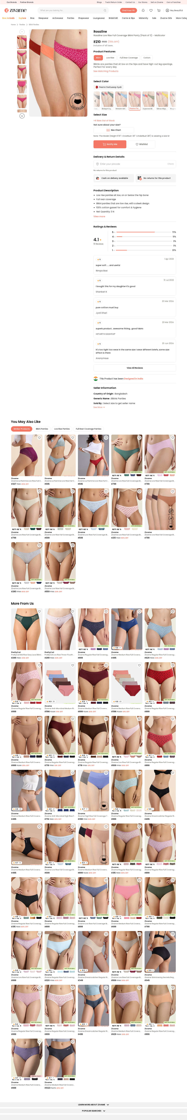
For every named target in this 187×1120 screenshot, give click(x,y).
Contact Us (130, 2)
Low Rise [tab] (110, 57)
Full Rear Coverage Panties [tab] (88, 429)
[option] (22, 42)
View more (99, 216)
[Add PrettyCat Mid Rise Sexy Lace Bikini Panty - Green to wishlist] (39, 611)
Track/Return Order (113, 2)
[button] (105, 10)
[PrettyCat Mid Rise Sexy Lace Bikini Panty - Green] (26, 629)
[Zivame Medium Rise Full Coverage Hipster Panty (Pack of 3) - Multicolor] (127, 1005)
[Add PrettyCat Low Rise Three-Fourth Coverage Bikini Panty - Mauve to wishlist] (73, 611)
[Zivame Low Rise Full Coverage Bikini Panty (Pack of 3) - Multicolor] (127, 455)
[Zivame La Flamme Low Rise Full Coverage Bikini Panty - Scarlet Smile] (93, 455)
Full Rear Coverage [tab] (129, 57)
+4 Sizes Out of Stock (104, 120)
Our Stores (142, 2)
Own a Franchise (174, 2)
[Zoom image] (58, 73)
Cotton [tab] (146, 57)
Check (170, 164)
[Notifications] (143, 10)
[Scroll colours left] (97, 101)
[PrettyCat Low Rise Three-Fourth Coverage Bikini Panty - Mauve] (60, 629)
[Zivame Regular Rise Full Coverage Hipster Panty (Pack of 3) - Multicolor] (93, 629)
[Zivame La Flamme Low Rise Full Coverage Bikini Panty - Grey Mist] (60, 455)
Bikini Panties (34, 25)
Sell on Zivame (157, 2)
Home (13, 25)
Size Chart (116, 130)
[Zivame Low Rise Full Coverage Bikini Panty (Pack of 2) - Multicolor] (60, 509)
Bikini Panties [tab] (42, 429)
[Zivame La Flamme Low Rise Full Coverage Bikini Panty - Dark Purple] (26, 455)
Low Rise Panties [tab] (62, 429)
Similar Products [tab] (22, 429)
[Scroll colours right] (173, 101)
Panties (22, 25)
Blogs (99, 2)
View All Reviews (135, 368)
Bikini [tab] (98, 57)
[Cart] (159, 10)
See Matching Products (106, 71)
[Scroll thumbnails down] (22, 115)
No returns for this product (157, 178)
